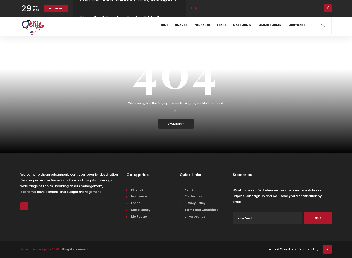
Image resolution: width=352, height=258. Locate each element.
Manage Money (270, 25)
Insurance (202, 25)
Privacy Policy (194, 203)
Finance (181, 25)
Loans (221, 25)
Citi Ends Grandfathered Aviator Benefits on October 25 (120, 9)
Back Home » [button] (176, 124)
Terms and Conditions (201, 210)
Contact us (193, 196)
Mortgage (296, 25)
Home (164, 25)
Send (317, 218)
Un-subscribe (194, 216)
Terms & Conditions (281, 249)
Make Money (242, 25)
